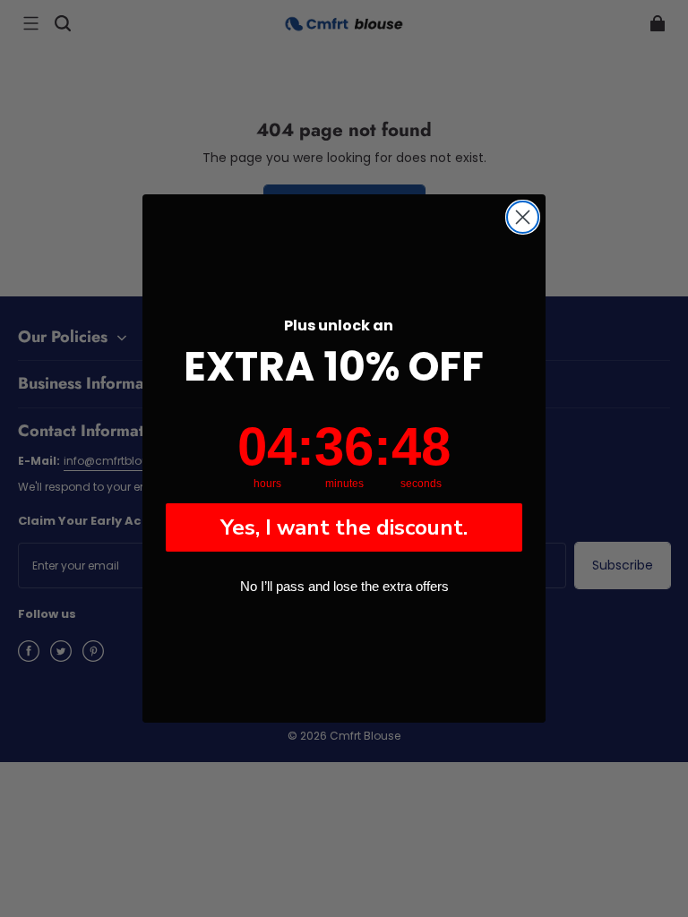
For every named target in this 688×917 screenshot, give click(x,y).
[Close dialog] (522, 217)
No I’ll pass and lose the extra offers (344, 586)
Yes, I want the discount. (344, 527)
